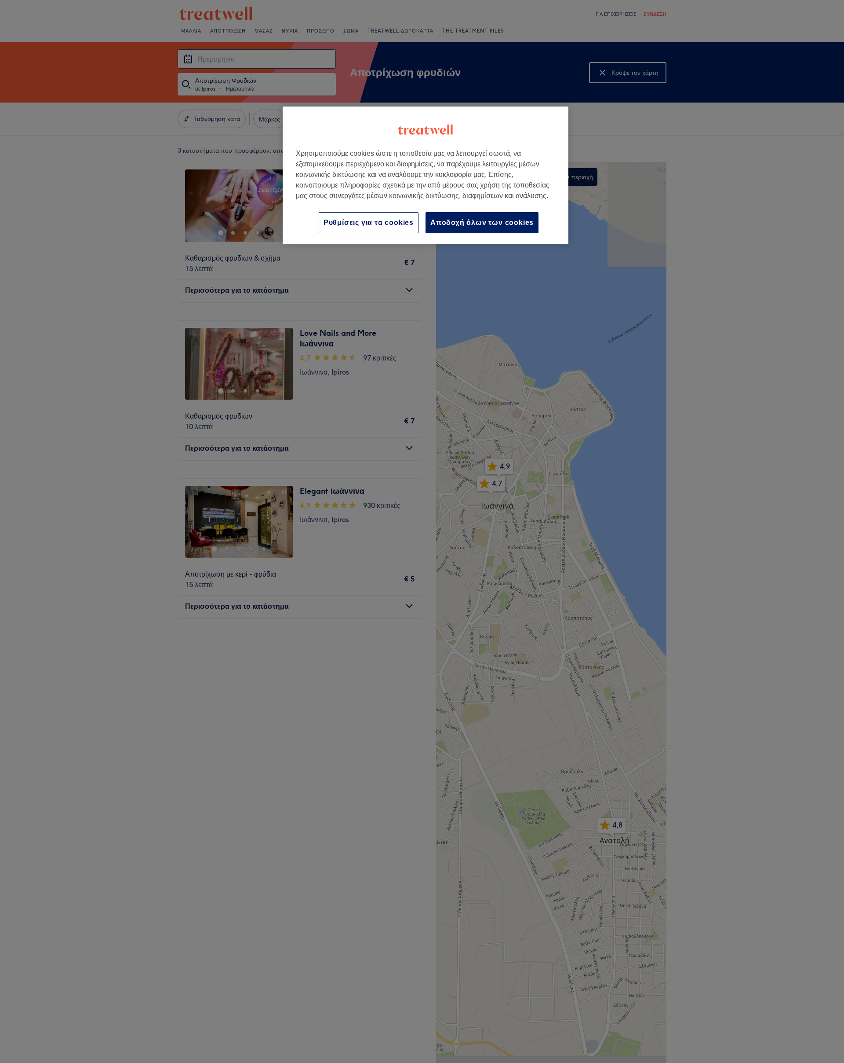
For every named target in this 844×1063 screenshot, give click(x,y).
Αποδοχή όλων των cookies (482, 222)
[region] (425, 175)
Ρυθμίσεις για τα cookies (369, 222)
